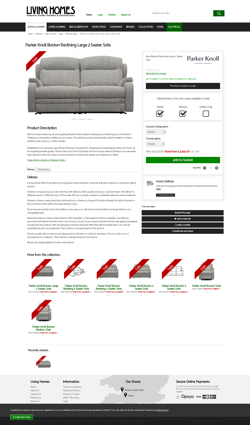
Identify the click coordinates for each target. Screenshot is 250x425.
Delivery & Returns (71, 390)
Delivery (31, 169)
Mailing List (36, 398)
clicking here (161, 410)
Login (100, 15)
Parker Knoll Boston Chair (206, 286)
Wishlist (112, 15)
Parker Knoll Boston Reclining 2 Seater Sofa (109, 287)
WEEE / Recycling (71, 398)
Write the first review (156, 73)
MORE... (160, 27)
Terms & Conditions (72, 387)
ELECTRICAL (174, 27)
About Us (35, 390)
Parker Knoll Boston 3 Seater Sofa (174, 287)
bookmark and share (183, 231)
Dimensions (43, 169)
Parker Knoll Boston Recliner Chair (43, 328)
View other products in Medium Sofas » (46, 160)
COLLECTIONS (146, 27)
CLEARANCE (116, 27)
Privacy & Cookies (71, 394)
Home (89, 15)
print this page (183, 213)
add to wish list (183, 219)
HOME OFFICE (99, 27)
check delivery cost (165, 195)
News (33, 387)
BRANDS (130, 27)
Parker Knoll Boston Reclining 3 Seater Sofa (76, 287)
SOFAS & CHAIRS (36, 27)
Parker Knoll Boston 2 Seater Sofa (141, 287)
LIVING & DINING (57, 27)
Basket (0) (126, 15)
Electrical (35, 401)
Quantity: (197, 167)
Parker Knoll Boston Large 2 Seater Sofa (43, 287)
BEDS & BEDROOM (78, 27)
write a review (183, 225)
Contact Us (36, 394)
